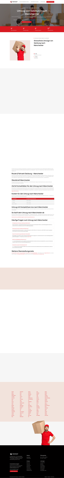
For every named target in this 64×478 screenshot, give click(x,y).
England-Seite (29, 236)
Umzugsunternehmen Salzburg (14, 476)
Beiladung (18, 239)
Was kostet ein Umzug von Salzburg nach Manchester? (20, 228)
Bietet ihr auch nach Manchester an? (19, 239)
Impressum (49, 476)
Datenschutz (52, 476)
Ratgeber (46, 476)
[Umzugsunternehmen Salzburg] (14, 2)
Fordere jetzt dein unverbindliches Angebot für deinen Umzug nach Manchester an (23, 217)
